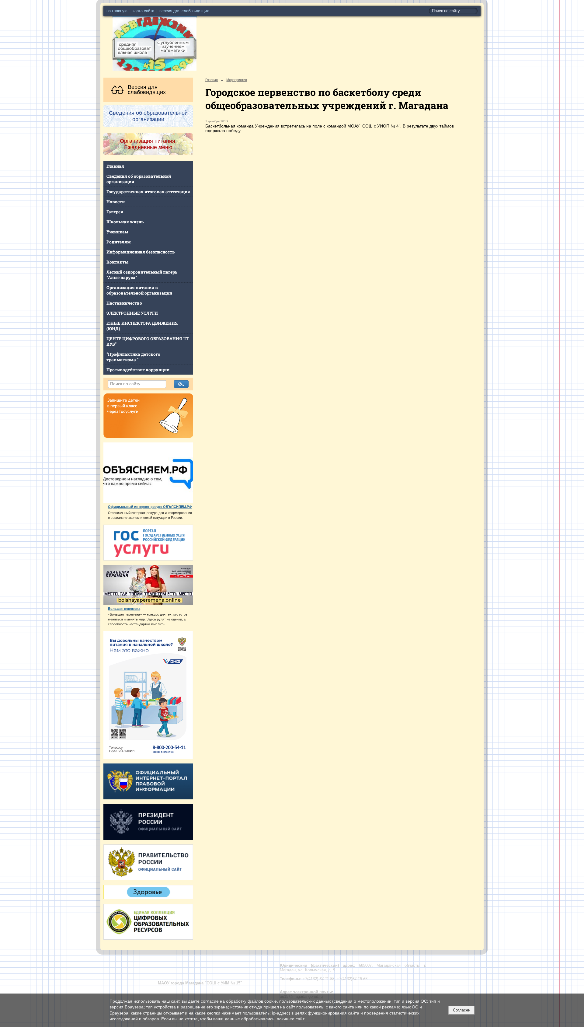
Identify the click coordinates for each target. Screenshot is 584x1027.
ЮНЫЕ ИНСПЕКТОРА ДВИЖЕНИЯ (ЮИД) (142, 325)
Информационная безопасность (140, 252)
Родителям (118, 242)
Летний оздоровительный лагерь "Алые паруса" (141, 274)
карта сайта (143, 11)
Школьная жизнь (125, 222)
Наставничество (124, 303)
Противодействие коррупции (137, 369)
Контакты (117, 262)
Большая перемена (124, 608)
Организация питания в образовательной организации (139, 290)
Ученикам (117, 232)
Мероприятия (236, 80)
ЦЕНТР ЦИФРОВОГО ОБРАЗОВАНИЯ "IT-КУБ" (147, 341)
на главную (116, 11)
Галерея (114, 212)
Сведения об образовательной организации (138, 178)
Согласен (461, 1010)
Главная (115, 166)
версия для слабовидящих (184, 11)
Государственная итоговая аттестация (148, 191)
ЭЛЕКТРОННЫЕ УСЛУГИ (132, 313)
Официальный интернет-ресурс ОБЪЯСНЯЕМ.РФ (150, 506)
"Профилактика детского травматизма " (133, 356)
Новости (115, 201)
